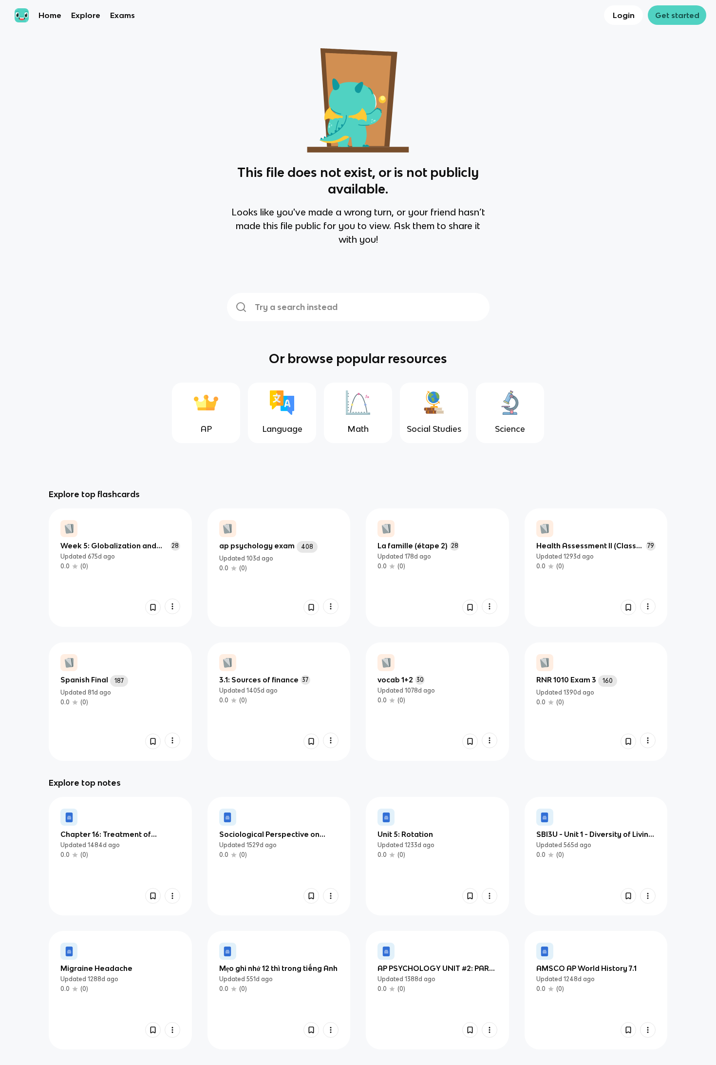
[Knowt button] (153, 607)
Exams (122, 15)
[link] (120, 567)
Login (624, 15)
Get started (677, 15)
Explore (85, 15)
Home (49, 15)
